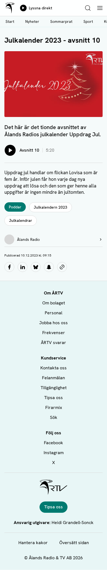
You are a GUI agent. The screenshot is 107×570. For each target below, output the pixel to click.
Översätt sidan (74, 543)
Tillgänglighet (54, 388)
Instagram (54, 453)
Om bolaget (53, 303)
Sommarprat (61, 21)
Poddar (15, 206)
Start (9, 21)
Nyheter (32, 21)
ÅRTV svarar (53, 342)
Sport (88, 21)
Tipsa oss (53, 397)
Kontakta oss (53, 368)
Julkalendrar (20, 220)
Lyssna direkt (40, 8)
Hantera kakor (33, 543)
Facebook (53, 443)
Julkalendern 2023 (50, 207)
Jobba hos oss (53, 323)
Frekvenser (53, 333)
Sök (53, 417)
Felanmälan (53, 378)
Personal (53, 313)
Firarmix (53, 407)
